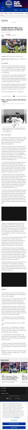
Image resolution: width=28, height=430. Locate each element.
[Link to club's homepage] (2, 9)
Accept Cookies (14, 427)
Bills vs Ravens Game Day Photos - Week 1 (13, 101)
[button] (14, 213)
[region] (14, 416)
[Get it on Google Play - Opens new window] (18, 399)
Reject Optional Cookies (14, 423)
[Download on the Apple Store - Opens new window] (9, 398)
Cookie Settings (14, 420)
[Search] (23, 10)
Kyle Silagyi (8, 34)
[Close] (25, 403)
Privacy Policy (17, 417)
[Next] (18, 125)
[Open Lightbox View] (14, 120)
